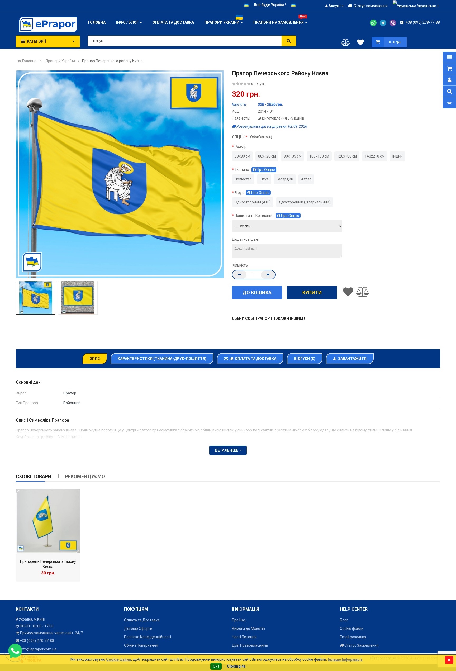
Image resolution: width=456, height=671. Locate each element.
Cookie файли (351, 628)
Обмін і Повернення (141, 645)
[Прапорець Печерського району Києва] (48, 521)
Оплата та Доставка (254, 358)
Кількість (240, 265)
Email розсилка (353, 637)
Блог (344, 620)
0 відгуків (258, 84)
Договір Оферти (138, 628)
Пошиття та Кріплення (267, 215)
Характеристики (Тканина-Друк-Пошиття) (162, 358)
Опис (94, 358)
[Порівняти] (345, 43)
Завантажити (351, 358)
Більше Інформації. (345, 659)
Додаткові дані (245, 239)
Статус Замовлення (361, 645)
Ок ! (216, 666)
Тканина (255, 170)
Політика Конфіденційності (147, 637)
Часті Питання (244, 637)
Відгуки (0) (304, 358)
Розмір (240, 147)
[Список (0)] (360, 43)
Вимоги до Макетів (248, 628)
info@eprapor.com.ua (38, 649)
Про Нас (239, 620)
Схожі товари (33, 476)
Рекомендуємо (85, 476)
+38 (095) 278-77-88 (422, 22)
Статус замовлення (370, 6)
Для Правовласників (250, 645)
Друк (252, 193)
